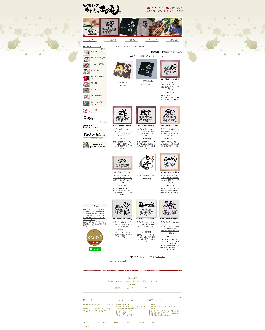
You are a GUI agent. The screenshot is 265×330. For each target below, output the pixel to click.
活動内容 (132, 40)
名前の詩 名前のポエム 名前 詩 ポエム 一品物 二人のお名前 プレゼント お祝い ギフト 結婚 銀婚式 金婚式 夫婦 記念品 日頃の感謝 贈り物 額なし (169, 227)
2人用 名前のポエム (132, 288)
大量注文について (95, 128)
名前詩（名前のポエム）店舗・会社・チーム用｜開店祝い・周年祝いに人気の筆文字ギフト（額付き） (94, 211)
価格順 (173, 52)
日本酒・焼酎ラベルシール (146, 175)
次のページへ (160, 56)
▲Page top (178, 297)
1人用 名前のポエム (118, 288)
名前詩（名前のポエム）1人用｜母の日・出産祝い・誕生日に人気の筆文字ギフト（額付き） (170, 85)
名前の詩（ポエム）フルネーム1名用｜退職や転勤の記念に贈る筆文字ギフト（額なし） (146, 225)
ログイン (152, 11)
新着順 (179, 52)
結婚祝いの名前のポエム (132, 281)
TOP (111, 47)
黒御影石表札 (148, 81)
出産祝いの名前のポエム (115, 281)
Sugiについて (111, 40)
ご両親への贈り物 (138, 47)
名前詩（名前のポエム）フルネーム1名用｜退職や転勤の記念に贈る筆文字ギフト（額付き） (170, 178)
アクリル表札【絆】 (122, 82)
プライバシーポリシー (118, 322)
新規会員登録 (163, 11)
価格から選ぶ (87, 112)
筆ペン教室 (95, 119)
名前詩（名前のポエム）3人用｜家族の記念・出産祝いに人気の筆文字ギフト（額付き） (146, 132)
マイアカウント (94, 322)
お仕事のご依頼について (95, 136)
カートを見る (177, 11)
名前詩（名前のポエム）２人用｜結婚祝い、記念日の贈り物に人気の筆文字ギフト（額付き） (122, 132)
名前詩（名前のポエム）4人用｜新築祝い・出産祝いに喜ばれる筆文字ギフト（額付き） (170, 132)
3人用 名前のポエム (147, 288)
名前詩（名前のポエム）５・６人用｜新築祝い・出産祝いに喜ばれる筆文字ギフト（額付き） (122, 178)
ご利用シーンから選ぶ (122, 47)
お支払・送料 (174, 40)
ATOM (152, 322)
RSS (147, 322)
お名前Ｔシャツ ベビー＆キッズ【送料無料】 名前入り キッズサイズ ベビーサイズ (94, 218)
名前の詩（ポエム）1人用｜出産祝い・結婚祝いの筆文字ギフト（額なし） (122, 224)
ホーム (91, 40)
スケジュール (153, 40)
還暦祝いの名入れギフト (149, 281)
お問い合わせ (176, 7)
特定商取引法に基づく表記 (135, 322)
